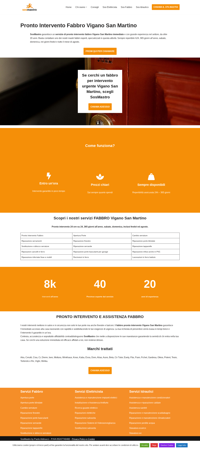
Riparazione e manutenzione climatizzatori (149, 418)
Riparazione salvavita (85, 418)
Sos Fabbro (126, 7)
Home (69, 7)
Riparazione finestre (30, 413)
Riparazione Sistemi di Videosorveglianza (95, 423)
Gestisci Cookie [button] (167, 445)
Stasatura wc (135, 433)
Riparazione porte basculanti (34, 418)
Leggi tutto (182, 445)
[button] (86, 7)
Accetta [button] (144, 445)
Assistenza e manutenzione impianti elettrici (96, 397)
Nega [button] (154, 445)
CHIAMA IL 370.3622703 (165, 7)
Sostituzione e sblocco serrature (35, 433)
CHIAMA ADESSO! (100, 107)
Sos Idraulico (142, 7)
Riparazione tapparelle (31, 428)
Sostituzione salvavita (85, 428)
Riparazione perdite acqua (142, 423)
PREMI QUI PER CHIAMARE (100, 51)
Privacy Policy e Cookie (83, 439)
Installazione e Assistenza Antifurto (91, 403)
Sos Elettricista (110, 7)
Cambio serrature (28, 408)
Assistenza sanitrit (138, 408)
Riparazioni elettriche (85, 413)
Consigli (95, 7)
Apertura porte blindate (31, 403)
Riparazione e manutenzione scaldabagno (149, 413)
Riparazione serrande (30, 423)
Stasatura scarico (137, 428)
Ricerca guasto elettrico (86, 408)
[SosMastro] (29, 7)
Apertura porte (27, 397)
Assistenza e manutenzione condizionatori (149, 397)
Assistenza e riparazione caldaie (145, 403)
